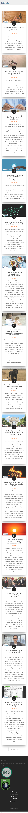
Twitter (14, 796)
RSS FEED (4, 760)
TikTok (14, 798)
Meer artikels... (15, 749)
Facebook (14, 794)
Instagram (14, 801)
